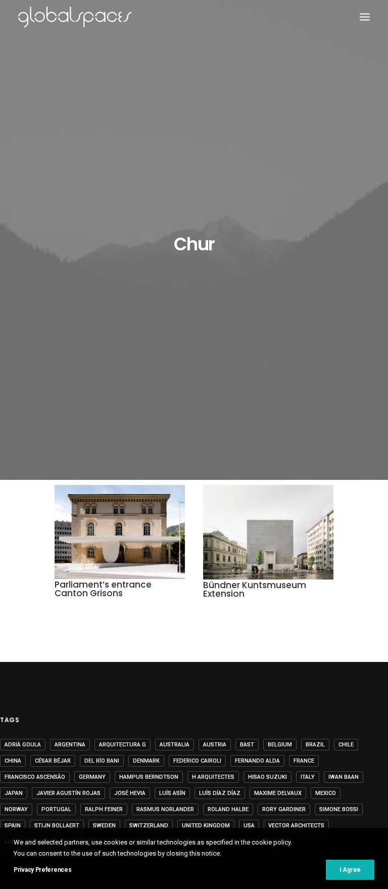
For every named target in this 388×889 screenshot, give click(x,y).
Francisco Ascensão (35, 777)
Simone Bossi (338, 809)
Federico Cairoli (197, 761)
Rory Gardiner (284, 809)
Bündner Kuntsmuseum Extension (254, 589)
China (13, 761)
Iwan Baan (343, 777)
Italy (308, 777)
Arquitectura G (122, 744)
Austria (214, 744)
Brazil (315, 744)
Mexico (325, 793)
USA (249, 825)
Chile (346, 744)
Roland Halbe (228, 809)
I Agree (350, 869)
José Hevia (130, 793)
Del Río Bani (101, 761)
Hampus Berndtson (148, 777)
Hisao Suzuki (267, 777)
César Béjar (53, 761)
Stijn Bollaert (56, 825)
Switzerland (148, 825)
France (304, 761)
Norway (16, 809)
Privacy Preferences (42, 869)
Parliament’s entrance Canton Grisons (103, 589)
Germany (92, 777)
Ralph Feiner (104, 809)
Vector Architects (296, 825)
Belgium (280, 744)
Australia (174, 744)
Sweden (104, 825)
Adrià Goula (23, 744)
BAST (247, 744)
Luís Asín (172, 793)
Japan (14, 793)
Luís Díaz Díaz (219, 793)
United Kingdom (206, 825)
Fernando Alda (257, 761)
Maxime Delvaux (278, 793)
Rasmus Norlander (165, 809)
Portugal (56, 809)
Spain (13, 825)
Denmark (146, 761)
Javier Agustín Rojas (68, 793)
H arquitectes (213, 777)
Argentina (70, 744)
